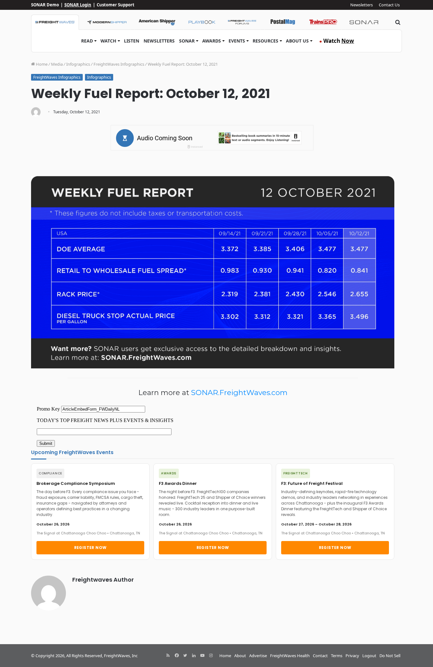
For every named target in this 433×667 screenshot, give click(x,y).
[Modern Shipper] (107, 22)
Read (87, 41)
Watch (108, 41)
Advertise (258, 655)
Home (41, 64)
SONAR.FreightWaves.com (239, 392)
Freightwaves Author (103, 580)
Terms (336, 655)
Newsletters (361, 5)
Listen (131, 41)
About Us (297, 41)
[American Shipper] (156, 22)
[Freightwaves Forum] (242, 22)
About (240, 655)
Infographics (78, 64)
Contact (320, 655)
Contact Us (389, 5)
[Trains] (323, 22)
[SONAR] (364, 22)
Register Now (90, 547)
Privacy (352, 655)
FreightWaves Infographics (119, 64)
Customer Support (115, 5)
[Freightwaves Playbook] (201, 22)
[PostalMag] (282, 22)
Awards (211, 41)
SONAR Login (77, 5)
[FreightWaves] (55, 22)
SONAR (187, 41)
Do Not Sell (389, 655)
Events (237, 41)
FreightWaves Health (290, 655)
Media (57, 64)
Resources (265, 41)
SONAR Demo (45, 5)
